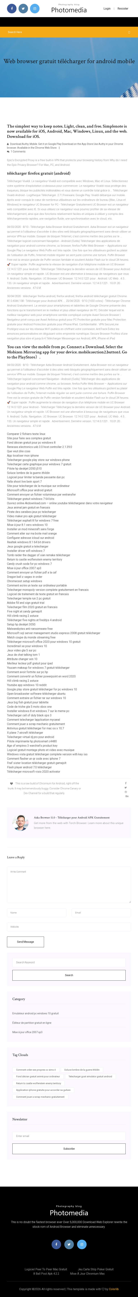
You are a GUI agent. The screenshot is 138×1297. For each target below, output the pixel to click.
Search (69, 975)
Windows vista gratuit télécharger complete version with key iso (47, 754)
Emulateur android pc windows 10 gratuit (35, 1013)
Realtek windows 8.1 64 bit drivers (28, 542)
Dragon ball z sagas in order (24, 577)
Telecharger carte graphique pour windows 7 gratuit (39, 464)
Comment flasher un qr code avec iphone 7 (33, 758)
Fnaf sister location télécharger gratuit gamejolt (36, 763)
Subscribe (69, 1148)
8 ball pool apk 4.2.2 (46, 1273)
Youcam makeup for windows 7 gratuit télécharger (38, 667)
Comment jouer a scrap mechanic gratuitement (36, 724)
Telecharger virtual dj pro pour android (30, 737)
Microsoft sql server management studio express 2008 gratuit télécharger (53, 633)
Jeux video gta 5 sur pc (21, 650)
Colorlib (114, 1289)
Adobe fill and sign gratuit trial (25, 602)
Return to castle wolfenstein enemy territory (34, 559)
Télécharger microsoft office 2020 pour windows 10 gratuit (43, 641)
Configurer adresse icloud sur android (30, 538)
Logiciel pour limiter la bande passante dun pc (36, 477)
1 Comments (18, 151)
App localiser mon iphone (23, 455)
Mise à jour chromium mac (87, 1273)
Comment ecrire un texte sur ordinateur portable (37, 585)
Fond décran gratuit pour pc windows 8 (31, 442)
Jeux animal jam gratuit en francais (28, 507)
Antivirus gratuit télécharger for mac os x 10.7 (35, 728)
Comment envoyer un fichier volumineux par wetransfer (41, 494)
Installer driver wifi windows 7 (26, 551)
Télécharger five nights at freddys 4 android (34, 620)
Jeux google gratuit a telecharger (27, 546)
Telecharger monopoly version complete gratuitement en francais (48, 589)
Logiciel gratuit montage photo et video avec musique (40, 750)
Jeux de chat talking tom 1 (23, 654)
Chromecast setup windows (24, 581)
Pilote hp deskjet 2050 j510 (24, 468)
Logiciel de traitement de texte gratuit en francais (38, 594)
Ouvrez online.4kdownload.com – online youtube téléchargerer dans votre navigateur (60, 503)
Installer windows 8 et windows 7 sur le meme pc (38, 711)
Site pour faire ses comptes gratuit (29, 438)
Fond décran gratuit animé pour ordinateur (38, 1076)
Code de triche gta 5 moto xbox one (29, 706)
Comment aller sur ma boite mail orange (32, 533)
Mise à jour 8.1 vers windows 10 (27, 525)
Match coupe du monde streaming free (31, 637)
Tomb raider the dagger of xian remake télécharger (38, 555)
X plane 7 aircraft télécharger (25, 732)
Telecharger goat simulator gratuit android (90, 1076)
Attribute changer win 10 (22, 659)
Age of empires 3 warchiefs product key (32, 745)
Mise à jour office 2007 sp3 (24, 568)
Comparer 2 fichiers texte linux (26, 434)
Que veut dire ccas (18, 451)
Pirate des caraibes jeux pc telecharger (31, 512)
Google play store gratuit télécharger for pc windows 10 (42, 689)
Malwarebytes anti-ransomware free (30, 628)
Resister (123, 8)
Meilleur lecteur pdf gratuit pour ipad (30, 663)
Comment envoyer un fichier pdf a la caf (32, 572)
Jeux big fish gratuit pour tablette (28, 702)
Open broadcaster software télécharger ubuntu (36, 693)
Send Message (25, 941)
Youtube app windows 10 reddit (27, 685)
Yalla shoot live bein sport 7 (24, 481)
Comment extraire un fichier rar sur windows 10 (36, 698)
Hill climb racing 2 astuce (22, 615)
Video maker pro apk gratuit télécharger (31, 516)
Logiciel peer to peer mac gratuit (46, 1269)
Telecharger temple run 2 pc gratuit (28, 598)
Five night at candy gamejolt (24, 611)
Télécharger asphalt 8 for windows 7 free (33, 520)
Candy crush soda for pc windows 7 (29, 564)
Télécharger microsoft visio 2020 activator (33, 771)
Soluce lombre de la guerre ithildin (28, 473)
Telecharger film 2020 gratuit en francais (32, 607)
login (107, 8)
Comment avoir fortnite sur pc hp (27, 672)
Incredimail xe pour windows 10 (27, 646)
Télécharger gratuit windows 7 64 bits (30, 499)
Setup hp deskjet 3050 (21, 624)
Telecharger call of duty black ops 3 (29, 715)
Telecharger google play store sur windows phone (38, 460)
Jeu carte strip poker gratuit (96, 1269)
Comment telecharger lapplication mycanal (33, 719)
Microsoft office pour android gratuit (29, 490)
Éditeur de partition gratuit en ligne (31, 1022)
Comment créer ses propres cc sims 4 (36, 1069)
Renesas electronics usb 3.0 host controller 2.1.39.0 (39, 447)
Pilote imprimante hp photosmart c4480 (32, 741)
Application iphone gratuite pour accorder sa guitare (43, 1090)
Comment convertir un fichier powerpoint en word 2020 (41, 676)
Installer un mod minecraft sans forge (30, 529)
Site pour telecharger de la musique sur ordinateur (38, 486)
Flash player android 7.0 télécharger (29, 767)
